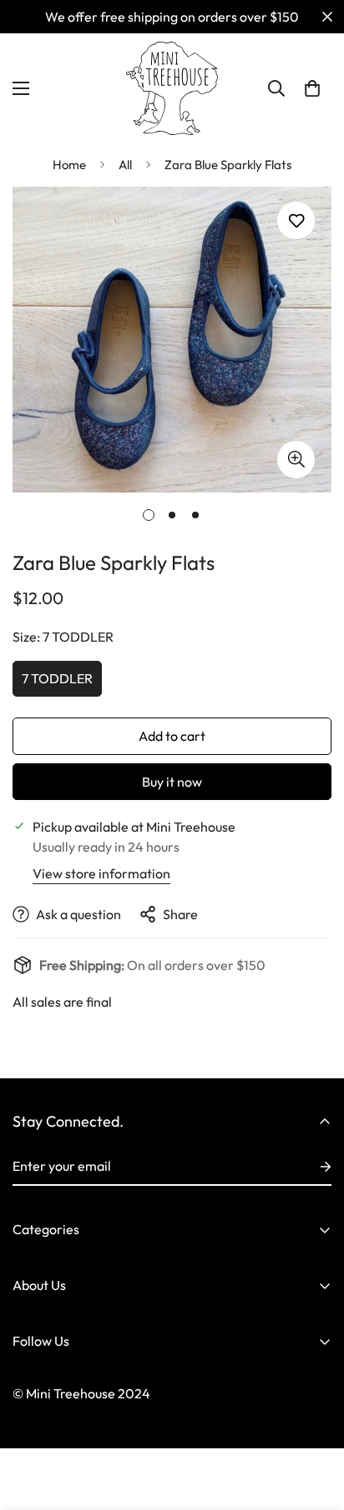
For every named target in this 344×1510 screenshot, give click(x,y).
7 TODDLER (57, 678)
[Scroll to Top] (314, 1421)
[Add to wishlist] (296, 220)
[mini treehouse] (172, 88)
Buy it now (172, 781)
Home (69, 164)
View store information (101, 873)
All (125, 164)
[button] (312, 88)
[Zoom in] (296, 459)
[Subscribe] (312, 1167)
